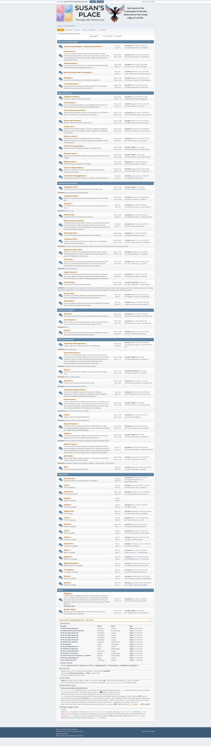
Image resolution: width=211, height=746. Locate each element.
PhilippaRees (144, 99)
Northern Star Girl (145, 73)
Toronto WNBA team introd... (133, 114)
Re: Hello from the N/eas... (132, 513)
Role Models (69, 301)
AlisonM (131, 714)
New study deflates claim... (133, 171)
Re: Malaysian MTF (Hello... (133, 565)
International (69, 478)
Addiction (68, 420)
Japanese (67, 557)
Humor (71, 411)
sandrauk (105, 716)
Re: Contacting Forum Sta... (133, 47)
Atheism (111, 463)
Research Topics (70, 444)
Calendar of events (71, 97)
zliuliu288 (76, 716)
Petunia (133, 716)
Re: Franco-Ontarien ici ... (132, 520)
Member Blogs (69, 609)
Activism (67, 314)
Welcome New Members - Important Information (83, 46)
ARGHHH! (68, 366)
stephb (126, 714)
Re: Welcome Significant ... (132, 254)
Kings (72, 211)
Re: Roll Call (128, 226)
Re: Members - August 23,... (133, 80)
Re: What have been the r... (133, 373)
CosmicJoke (93, 714)
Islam (96, 463)
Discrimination (70, 320)
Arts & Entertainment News (74, 110)
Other (107, 463)
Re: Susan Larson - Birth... (132, 66)
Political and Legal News (73, 146)
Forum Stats (65, 668)
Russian (67, 576)
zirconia (146, 559)
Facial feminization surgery (102, 288)
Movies (76, 411)
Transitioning (69, 282)
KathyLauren (147, 578)
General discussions (71, 353)
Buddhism (91, 463)
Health (66, 415)
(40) (84, 665)
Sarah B (144, 263)
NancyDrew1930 (147, 217)
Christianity (68, 463)
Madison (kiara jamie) (87, 718)
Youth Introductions (71, 268)
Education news (70, 153)
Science (84, 386)
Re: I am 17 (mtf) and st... (132, 263)
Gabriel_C (144, 572)
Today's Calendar (66, 663)
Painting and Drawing (77, 440)
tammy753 (142, 189)
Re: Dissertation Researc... (132, 449)
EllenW (136, 714)
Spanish (67, 583)
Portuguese (68, 570)
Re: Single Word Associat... (132, 359)
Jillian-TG (144, 199)
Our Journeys (69, 293)
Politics (67, 330)
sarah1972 (143, 526)
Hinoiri (71, 716)
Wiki (75, 349)
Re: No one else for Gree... (132, 533)
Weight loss (85, 420)
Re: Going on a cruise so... (132, 199)
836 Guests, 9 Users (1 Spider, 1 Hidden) (75, 680)
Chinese (67, 505)
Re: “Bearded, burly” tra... (132, 140)
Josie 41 (144, 164)
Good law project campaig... (133, 316)
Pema (96, 718)
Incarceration (61, 290)
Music (80, 411)
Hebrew (67, 537)
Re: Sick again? (129, 417)
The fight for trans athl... (132, 122)
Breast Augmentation (71, 288)
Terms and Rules (150, 731)
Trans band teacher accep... (133, 157)
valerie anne (97, 716)
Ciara (81, 716)
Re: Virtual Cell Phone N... (132, 428)
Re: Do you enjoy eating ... (132, 437)
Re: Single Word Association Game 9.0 (72, 630)
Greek (66, 531)
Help (143, 731)
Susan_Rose (116, 712)
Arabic (66, 485)
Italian (67, 550)
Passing (95, 290)
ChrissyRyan (146, 80)
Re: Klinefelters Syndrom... (132, 217)
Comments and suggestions (74, 176)
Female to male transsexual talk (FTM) (76, 246)
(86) (73, 665)
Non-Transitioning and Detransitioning (76, 192)
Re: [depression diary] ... (132, 235)
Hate (66, 327)
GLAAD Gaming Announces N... (134, 394)
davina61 (100, 653)
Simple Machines (72, 729)
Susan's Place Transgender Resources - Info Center (76, 620)
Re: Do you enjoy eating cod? (69, 628)
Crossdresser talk (70, 196)
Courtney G (144, 613)
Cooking (67, 440)
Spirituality (68, 456)
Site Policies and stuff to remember (77, 72)
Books (67, 411)
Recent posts (65, 623)
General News (69, 103)
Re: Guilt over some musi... (132, 405)
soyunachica (145, 533)
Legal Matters (70, 290)
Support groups (70, 272)
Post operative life (122, 246)
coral (107, 714)
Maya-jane (119, 716)
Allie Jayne (128, 682)
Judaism (85, 463)
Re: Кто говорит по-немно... (133, 578)
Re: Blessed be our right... (132, 164)
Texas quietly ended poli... (132, 149)
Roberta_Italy (144, 552)
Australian (68, 492)
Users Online (65, 678)
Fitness (74, 420)
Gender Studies (76, 386)
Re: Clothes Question (131, 189)
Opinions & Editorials (72, 120)
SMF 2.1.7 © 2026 (61, 729)
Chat (66, 349)
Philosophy (68, 386)
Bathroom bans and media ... (133, 323)
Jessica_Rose (147, 114)
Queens (67, 211)
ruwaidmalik (135, 546)
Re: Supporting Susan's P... (132, 87)
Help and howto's (70, 424)
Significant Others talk (73, 250)
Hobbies (67, 433)
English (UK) (68, 511)
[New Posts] (60, 46)
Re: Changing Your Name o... (133, 344)
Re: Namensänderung (131, 526)
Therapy (112, 290)
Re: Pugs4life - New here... (132, 296)
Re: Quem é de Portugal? (132, 572)
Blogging (67, 593)
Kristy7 (145, 373)
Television (86, 411)
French (66, 518)
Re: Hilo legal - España (131, 585)
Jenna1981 (107, 671)
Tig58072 (90, 716)
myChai (144, 487)
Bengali (67, 498)
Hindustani (68, 544)
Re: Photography (66, 644)
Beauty (67, 370)
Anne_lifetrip (143, 585)
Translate (119, 36)
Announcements (70, 63)
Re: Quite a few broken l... (132, 469)
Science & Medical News (73, 168)
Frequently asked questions (74, 343)
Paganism (75, 463)
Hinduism (102, 463)
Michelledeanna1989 (131, 482)
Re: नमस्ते (127, 546)
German (67, 524)
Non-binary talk (70, 233)
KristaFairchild (148, 383)
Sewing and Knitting (98, 440)
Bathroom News (70, 136)
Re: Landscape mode (131, 178)
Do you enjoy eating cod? (68, 660)
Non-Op (114, 246)
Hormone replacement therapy (144, 288)
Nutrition (79, 420)
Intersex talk (69, 215)
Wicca (81, 463)
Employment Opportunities (75, 390)
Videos (72, 377)
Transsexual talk (70, 239)
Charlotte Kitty (147, 316)
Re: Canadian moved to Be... (133, 479)
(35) (102, 665)
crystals (140, 539)
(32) (134, 665)
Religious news (70, 162)
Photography (88, 440)
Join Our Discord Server (79, 688)
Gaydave (145, 513)
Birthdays (68, 78)
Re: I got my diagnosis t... (132, 284)
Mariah (122, 712)
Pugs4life (145, 254)
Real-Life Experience (104, 290)
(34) (114, 665)
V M (143, 520)
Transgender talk (70, 187)
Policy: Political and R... (131, 73)
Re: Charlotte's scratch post (69, 642)
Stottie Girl (145, 87)
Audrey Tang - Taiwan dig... (133, 304)
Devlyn (143, 106)
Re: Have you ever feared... (133, 242)
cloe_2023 (146, 304)
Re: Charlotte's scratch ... (132, 613)
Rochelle (144, 66)
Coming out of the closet (86, 288)
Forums (71, 349)
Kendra (144, 469)
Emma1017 (142, 714)
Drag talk (67, 204)
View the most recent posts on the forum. (73, 675)
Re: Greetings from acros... (132, 57)
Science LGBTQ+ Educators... (133, 383)
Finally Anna (145, 296)
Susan (134, 507)
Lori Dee (144, 140)
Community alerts (71, 84)
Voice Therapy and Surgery (124, 290)
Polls (73, 366)
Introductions (69, 51)
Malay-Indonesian (71, 563)
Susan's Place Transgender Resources (73, 731)
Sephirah (145, 47)
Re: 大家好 (128, 507)
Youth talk (68, 259)
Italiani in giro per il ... (131, 552)
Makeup (77, 377)
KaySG (79, 718)
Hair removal (130, 288)
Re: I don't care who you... (132, 459)
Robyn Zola (145, 57)
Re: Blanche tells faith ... (132, 106)
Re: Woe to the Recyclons (132, 334)
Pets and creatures (90, 366)
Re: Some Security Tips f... (132, 487)
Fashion (67, 377)
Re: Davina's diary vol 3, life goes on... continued (76, 655)
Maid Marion (137, 712)
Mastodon (59, 733)
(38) (92, 665)
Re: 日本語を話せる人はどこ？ (133, 559)
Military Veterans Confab (73, 221)
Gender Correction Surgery (118, 288)
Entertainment (69, 399)
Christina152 (64, 716)
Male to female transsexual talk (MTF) (100, 246)
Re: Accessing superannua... (133, 494)
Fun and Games (79, 366)
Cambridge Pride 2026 (131, 99)
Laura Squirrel (147, 207)
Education (68, 381)
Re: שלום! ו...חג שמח (130, 539)
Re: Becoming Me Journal (132, 601)
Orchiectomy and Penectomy (83, 290)
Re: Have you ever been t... (133, 207)
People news (69, 126)
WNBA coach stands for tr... (133, 131)
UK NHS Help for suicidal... (132, 276)
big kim (95, 682)
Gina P (85, 716)
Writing (107, 440)
